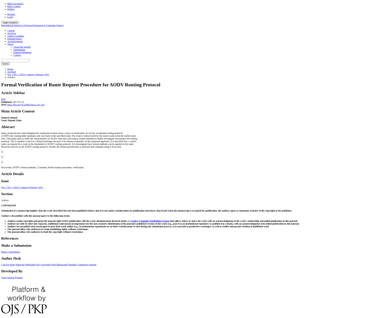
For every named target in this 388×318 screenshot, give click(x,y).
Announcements (15, 41)
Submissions (19, 49)
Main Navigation (15, 3)
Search (5, 64)
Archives (11, 33)
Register (11, 14)
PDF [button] (3, 99)
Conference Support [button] (86, 264)
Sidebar (11, 9)
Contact (17, 55)
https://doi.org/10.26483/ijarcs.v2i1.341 (26, 104)
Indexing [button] (20, 264)
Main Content (13, 6)
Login (10, 17)
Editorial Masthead (22, 52)
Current (11, 30)
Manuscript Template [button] (66, 264)
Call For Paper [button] (8, 264)
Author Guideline (15, 36)
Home (10, 69)
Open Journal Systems (12, 277)
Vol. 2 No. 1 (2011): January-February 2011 (28, 74)
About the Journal (21, 47)
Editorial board (14, 38)
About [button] (10, 44)
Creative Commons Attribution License (149, 221)
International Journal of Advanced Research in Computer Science (32, 25)
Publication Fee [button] (32, 264)
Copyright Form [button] (48, 264)
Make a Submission (10, 252)
